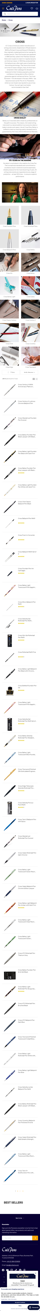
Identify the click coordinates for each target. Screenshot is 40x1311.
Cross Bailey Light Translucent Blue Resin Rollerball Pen (26, 1155)
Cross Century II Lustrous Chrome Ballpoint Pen (26, 402)
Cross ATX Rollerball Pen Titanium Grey (26, 954)
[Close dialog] (35, 1273)
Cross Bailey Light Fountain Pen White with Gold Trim (27, 486)
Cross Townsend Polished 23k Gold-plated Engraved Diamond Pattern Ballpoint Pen (27, 770)
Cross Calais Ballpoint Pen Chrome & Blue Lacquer (27, 887)
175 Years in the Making (20, 160)
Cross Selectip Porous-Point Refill (26, 804)
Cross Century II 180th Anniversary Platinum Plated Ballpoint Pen (25, 386)
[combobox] (20, 14)
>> (23, 1191)
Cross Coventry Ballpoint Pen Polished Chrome (26, 1122)
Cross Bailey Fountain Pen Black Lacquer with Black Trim (27, 436)
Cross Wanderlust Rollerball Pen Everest (25, 837)
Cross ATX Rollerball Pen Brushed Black (26, 1004)
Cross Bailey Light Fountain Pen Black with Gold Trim (27, 452)
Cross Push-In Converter (26, 535)
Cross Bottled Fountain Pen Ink (27, 687)
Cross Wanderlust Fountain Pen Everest (27, 419)
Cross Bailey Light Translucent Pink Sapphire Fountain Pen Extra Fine (27, 586)
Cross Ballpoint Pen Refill (26, 518)
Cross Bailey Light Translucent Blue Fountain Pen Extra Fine (27, 753)
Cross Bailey (20, 118)
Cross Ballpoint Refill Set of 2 (27, 553)
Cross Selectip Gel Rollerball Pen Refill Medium (24, 620)
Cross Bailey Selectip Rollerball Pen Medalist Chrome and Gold (26, 737)
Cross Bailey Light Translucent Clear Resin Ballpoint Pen (26, 921)
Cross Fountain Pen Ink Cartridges (26, 569)
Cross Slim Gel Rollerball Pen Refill (26, 636)
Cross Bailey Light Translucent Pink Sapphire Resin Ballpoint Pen (27, 703)
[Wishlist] (32, 8)
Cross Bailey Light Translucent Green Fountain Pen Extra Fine (26, 937)
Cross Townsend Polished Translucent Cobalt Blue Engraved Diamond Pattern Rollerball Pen (27, 1038)
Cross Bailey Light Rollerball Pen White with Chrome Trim (26, 1055)
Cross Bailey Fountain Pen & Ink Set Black (27, 971)
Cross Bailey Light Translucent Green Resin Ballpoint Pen (26, 871)
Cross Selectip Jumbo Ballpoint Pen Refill (25, 1088)
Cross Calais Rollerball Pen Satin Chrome (27, 854)
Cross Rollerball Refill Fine (27, 652)
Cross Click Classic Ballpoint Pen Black (24, 503)
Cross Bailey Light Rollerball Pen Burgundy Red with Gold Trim (26, 988)
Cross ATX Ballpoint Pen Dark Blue (26, 1021)
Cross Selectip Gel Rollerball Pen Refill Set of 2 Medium (27, 720)
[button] (37, 8)
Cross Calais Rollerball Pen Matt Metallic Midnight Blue (27, 1138)
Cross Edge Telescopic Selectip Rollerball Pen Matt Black (26, 787)
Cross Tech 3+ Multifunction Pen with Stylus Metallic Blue (25, 1172)
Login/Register (32, 3)
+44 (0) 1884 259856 (13, 1261)
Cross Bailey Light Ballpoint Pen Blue (27, 1071)
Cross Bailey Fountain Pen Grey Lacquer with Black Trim (27, 469)
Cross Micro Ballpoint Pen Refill (27, 603)
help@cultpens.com (12, 1265)
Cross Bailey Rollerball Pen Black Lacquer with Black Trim (27, 1105)
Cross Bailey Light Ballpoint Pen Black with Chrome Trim (27, 670)
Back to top (19, 1218)
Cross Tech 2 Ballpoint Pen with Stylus (27, 820)
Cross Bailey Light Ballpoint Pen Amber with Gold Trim (27, 904)
